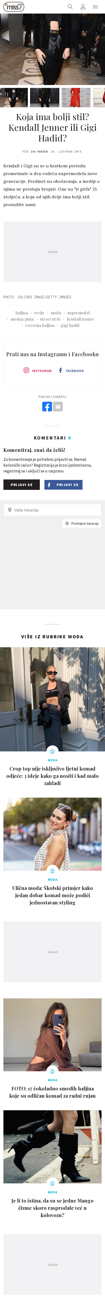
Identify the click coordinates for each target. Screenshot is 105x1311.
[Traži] (70, 7)
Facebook (75, 371)
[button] (95, 7)
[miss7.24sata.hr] (13, 7)
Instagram (42, 371)
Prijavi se (21, 484)
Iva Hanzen (39, 151)
